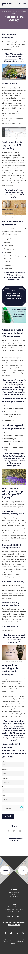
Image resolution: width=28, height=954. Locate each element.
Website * (6, 778)
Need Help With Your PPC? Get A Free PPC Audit (14, 295)
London (5, 870)
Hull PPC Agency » (14, 840)
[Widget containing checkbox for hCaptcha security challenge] (13, 808)
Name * (5, 761)
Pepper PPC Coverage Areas (13, 11)
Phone (4, 787)
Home (3, 11)
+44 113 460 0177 (14, 916)
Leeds (23, 870)
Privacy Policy (14, 925)
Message (5, 795)
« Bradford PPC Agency (14, 839)
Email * (5, 770)
